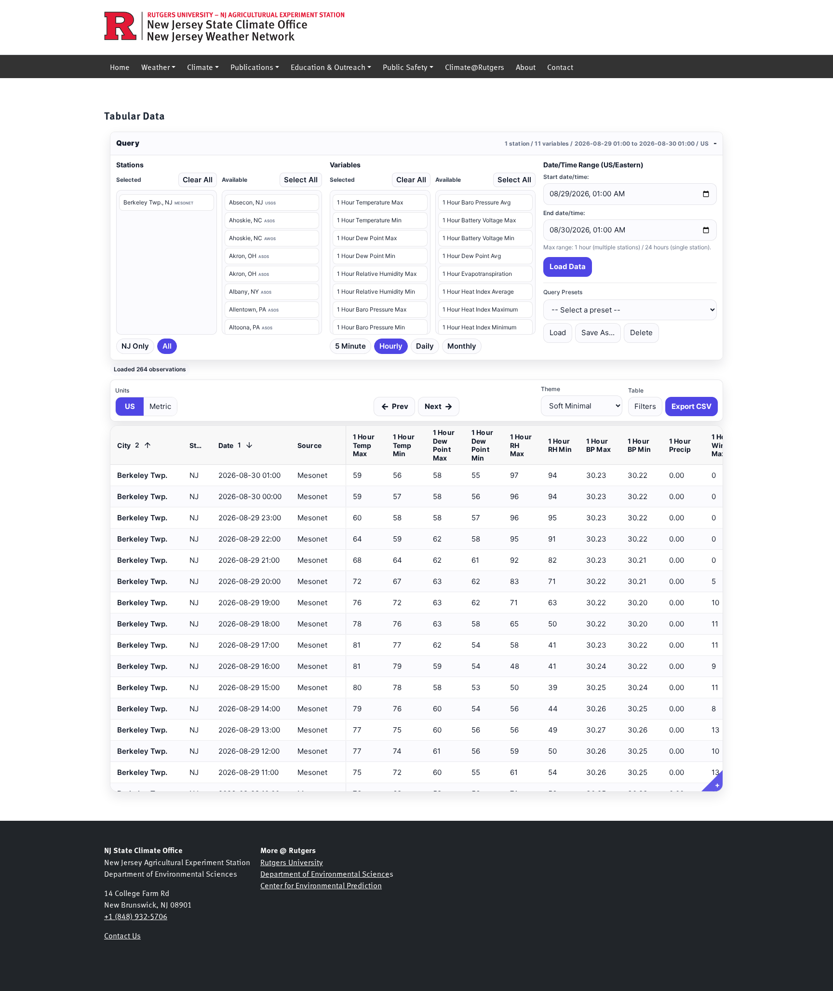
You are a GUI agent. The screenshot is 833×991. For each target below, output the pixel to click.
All (167, 346)
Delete (641, 332)
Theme (550, 389)
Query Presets (562, 292)
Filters (645, 406)
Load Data (568, 266)
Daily (425, 346)
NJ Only (135, 346)
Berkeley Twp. (142, 772)
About (526, 66)
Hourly (391, 346)
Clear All (198, 179)
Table (636, 390)
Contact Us (122, 935)
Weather (155, 66)
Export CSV (692, 406)
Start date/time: (566, 176)
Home (120, 66)
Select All (301, 179)
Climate (200, 66)
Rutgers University (291, 861)
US (130, 406)
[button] (416, 143)
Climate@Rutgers (474, 66)
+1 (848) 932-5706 (135, 915)
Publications (251, 66)
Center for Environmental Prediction (321, 885)
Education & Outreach (328, 66)
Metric (160, 406)
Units (122, 390)
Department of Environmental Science (325, 873)
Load (558, 332)
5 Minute (350, 346)
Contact (560, 66)
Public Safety (405, 66)
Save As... (598, 332)
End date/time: (564, 213)
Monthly (461, 346)
